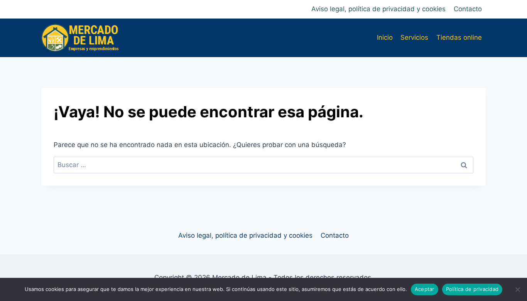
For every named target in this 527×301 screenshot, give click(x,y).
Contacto (468, 9)
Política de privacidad (472, 289)
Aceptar (424, 289)
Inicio (385, 37)
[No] (517, 289)
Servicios (414, 37)
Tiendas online (459, 37)
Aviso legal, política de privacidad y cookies (378, 9)
